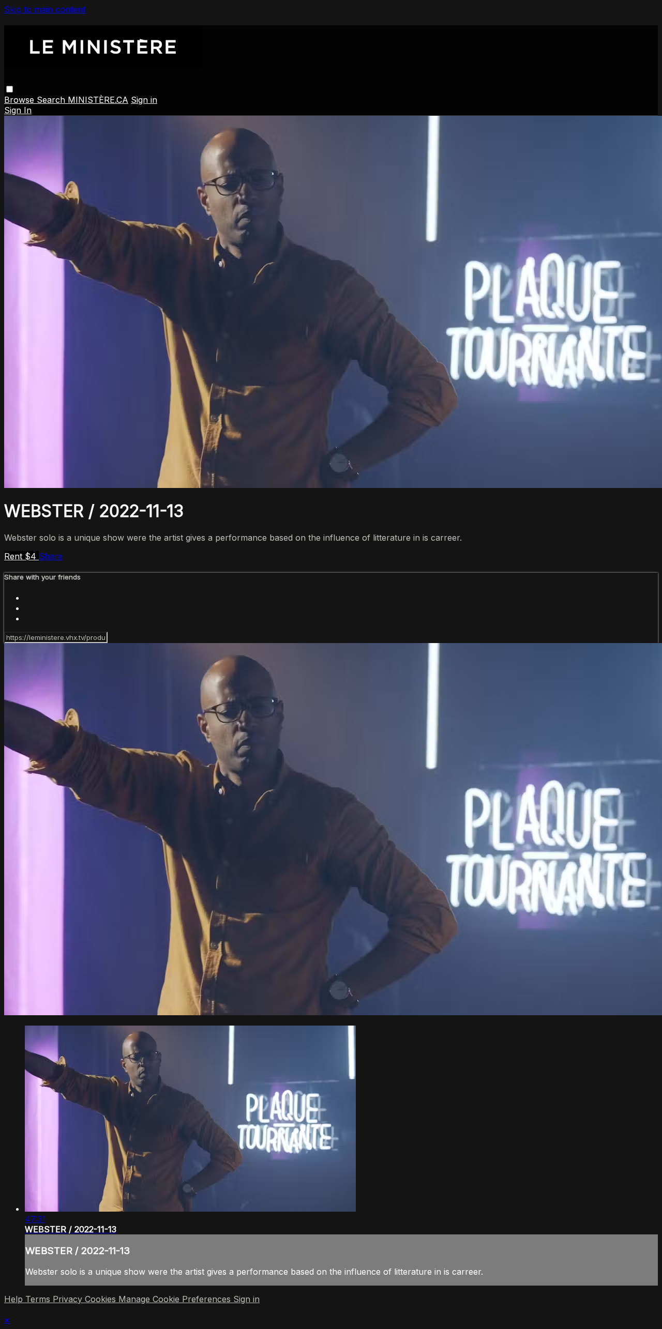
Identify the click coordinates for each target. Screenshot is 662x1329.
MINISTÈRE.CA (98, 100)
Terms (39, 1299)
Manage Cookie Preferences (175, 1299)
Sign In (18, 110)
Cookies (101, 1299)
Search (52, 100)
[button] (9, 89)
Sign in (144, 100)
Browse (20, 100)
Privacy (69, 1299)
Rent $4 (21, 556)
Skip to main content (44, 9)
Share (51, 556)
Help (14, 1299)
